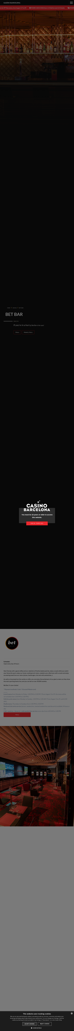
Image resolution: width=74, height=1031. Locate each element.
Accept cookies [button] (29, 1024)
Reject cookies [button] (44, 1024)
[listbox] (72, 1013)
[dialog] (37, 1021)
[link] (37, 523)
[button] (37, 1028)
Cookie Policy (58, 1020)
